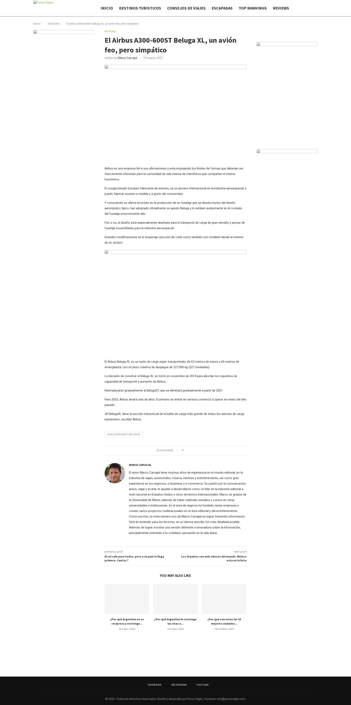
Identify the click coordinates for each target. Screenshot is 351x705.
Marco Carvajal (127, 58)
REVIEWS (281, 8)
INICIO (107, 8)
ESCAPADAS (222, 8)
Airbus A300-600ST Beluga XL (123, 434)
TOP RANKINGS (253, 8)
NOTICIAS (54, 23)
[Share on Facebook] (188, 450)
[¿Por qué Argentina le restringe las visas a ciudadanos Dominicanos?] (175, 599)
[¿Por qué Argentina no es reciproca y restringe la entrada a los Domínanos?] (127, 599)
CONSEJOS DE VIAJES (186, 8)
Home (36, 23)
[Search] (316, 8)
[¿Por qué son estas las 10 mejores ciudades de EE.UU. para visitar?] (224, 599)
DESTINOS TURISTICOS (140, 8)
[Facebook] (305, 8)
